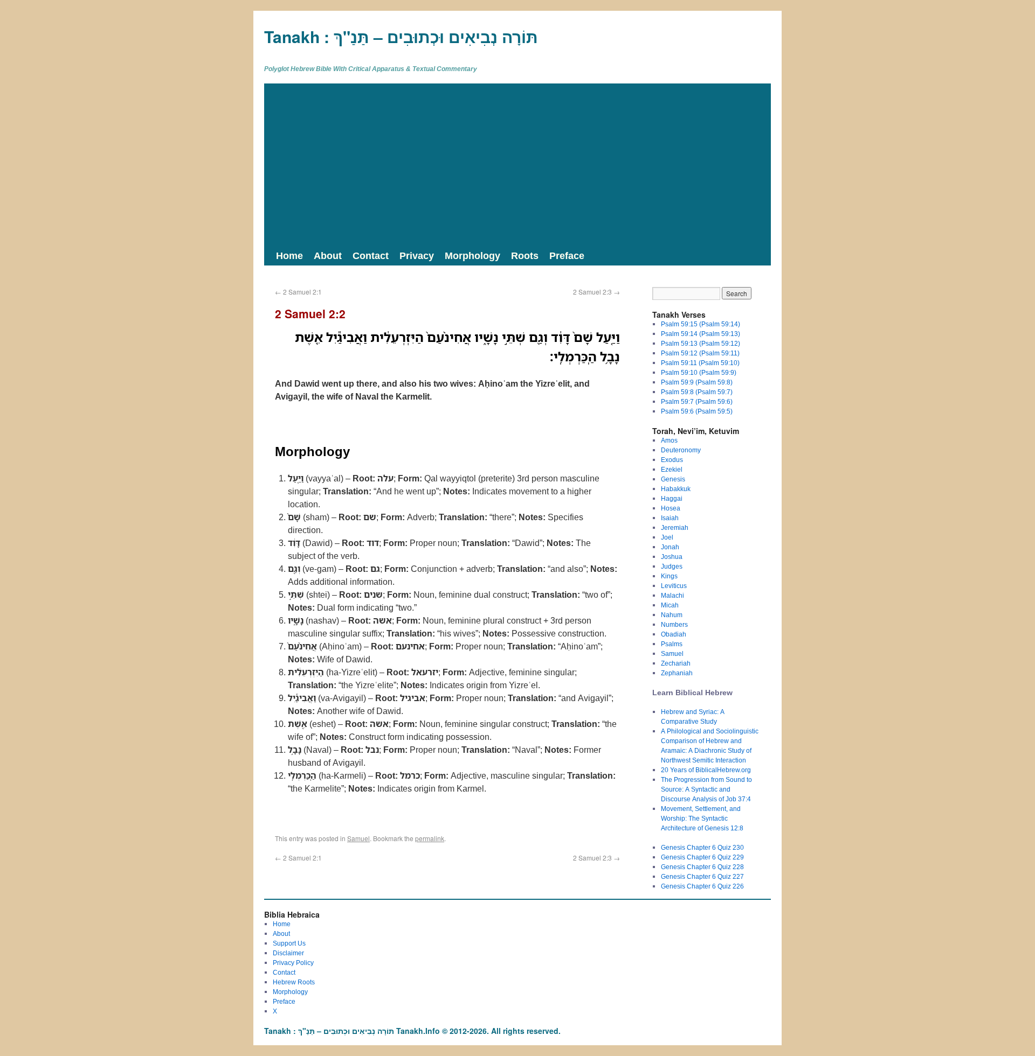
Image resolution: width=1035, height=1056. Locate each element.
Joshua (671, 556)
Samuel (358, 838)
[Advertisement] (517, 164)
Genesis (673, 479)
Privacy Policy (293, 962)
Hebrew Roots (294, 982)
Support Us (289, 943)
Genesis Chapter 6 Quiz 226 (702, 886)
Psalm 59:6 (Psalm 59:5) (697, 411)
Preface (566, 255)
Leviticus (674, 585)
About (328, 255)
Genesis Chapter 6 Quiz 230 (702, 847)
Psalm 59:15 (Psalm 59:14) (700, 323)
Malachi (672, 595)
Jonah (670, 546)
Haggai (671, 498)
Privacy (416, 255)
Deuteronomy (681, 449)
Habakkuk (676, 488)
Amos (669, 440)
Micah (670, 605)
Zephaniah (677, 672)
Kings (669, 576)
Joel (667, 537)
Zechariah (676, 663)
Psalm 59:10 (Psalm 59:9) (698, 372)
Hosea (670, 508)
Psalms (671, 643)
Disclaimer (288, 952)
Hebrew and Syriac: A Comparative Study (692, 716)
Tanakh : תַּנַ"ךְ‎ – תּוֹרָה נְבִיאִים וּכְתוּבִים (401, 36)
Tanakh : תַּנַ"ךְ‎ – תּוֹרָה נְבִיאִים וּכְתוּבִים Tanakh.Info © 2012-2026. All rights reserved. (412, 1030)
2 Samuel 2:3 (596, 291)
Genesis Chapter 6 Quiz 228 (702, 866)
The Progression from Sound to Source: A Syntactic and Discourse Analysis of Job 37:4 (706, 789)
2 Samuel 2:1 (298, 291)
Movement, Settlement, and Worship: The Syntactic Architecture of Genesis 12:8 (702, 818)
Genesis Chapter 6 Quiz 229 (702, 857)
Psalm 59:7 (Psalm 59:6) (697, 401)
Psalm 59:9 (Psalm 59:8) (697, 382)
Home (289, 255)
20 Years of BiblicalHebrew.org (706, 769)
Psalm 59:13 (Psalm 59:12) (700, 343)
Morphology (472, 255)
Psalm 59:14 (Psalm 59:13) (700, 333)
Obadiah (673, 634)
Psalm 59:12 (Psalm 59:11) (700, 353)
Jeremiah (674, 527)
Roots (525, 255)
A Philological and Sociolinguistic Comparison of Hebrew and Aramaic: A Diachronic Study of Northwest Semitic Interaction (709, 745)
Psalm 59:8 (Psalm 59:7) (697, 391)
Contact (371, 255)
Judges (671, 566)
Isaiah (670, 517)
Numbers (674, 624)
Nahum (671, 614)
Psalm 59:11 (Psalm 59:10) (700, 362)
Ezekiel (671, 469)
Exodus (672, 459)
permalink (429, 838)
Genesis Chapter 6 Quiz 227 (702, 876)
